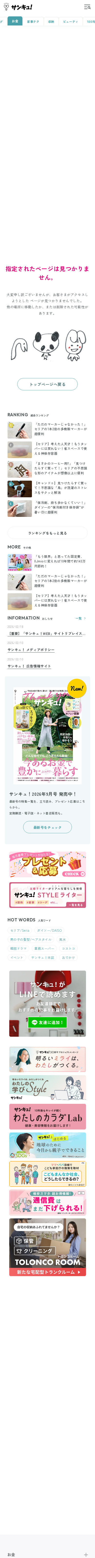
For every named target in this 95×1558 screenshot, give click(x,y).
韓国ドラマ (18, 948)
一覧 (79, 618)
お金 (15, 21)
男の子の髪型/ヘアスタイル (31, 939)
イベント (16, 957)
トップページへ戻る (47, 384)
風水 (62, 939)
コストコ (68, 948)
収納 (51, 21)
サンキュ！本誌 (42, 957)
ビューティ (70, 21)
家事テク (33, 21)
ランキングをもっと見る (47, 533)
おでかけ (68, 957)
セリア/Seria (19, 930)
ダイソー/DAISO (49, 930)
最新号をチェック (47, 827)
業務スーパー (44, 948)
